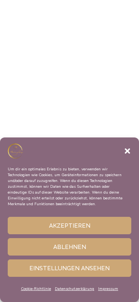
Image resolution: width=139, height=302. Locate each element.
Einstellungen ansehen (69, 268)
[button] (127, 151)
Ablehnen (69, 247)
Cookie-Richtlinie (36, 289)
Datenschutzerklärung (74, 289)
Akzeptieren (69, 225)
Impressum (108, 289)
